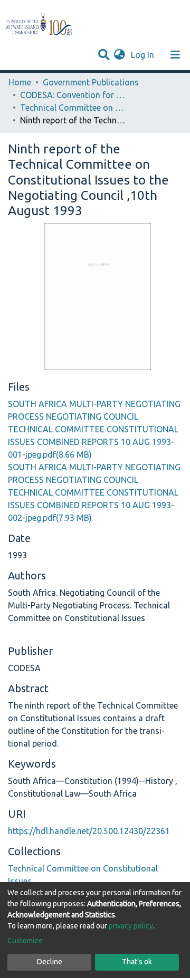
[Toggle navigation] (175, 54)
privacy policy (131, 926)
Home (19, 82)
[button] (119, 55)
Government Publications (91, 82)
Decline (49, 961)
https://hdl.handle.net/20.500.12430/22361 (89, 831)
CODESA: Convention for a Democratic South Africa (73, 95)
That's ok (137, 961)
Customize (25, 940)
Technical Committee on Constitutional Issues (73, 107)
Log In (143, 55)
